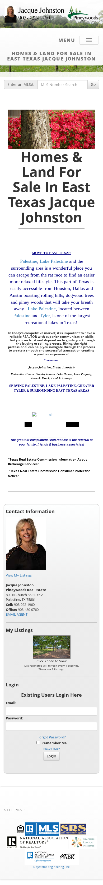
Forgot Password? (52, 737)
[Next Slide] (88, 129)
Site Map (14, 809)
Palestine (28, 261)
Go (93, 84)
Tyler (45, 315)
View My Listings (19, 575)
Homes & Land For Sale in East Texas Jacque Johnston (51, 55)
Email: (11, 702)
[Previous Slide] (14, 129)
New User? (51, 749)
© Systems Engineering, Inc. (51, 867)
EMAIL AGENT (16, 614)
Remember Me (53, 743)
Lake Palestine (54, 261)
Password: (14, 718)
